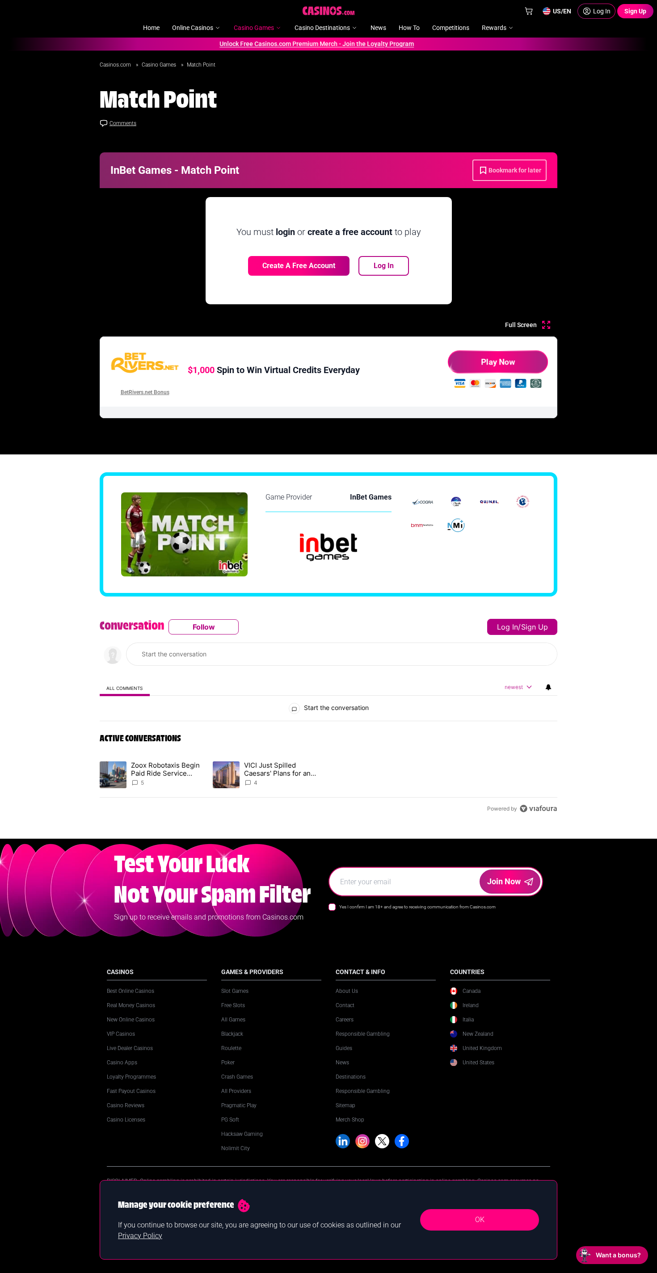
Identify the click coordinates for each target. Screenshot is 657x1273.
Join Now (504, 881)
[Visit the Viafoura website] (538, 808)
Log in (507, 626)
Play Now (498, 361)
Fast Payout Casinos (131, 1091)
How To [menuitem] (409, 27)
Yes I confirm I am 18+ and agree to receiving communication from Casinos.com (417, 906)
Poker (228, 1062)
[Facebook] (402, 1141)
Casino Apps (122, 1062)
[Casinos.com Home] (328, 10)
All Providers (236, 1091)
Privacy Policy (140, 1235)
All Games (233, 1020)
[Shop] (529, 11)
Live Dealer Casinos (130, 1048)
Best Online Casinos (130, 991)
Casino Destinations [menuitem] (322, 27)
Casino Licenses (126, 1120)
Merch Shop (350, 1120)
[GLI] (523, 502)
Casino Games (159, 65)
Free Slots (233, 1005)
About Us (347, 991)
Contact (345, 1005)
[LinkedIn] (343, 1141)
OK (479, 1219)
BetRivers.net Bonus (145, 392)
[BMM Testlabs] (422, 525)
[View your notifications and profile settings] (548, 687)
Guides (344, 1048)
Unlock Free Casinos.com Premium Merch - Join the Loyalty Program (303, 43)
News (342, 1062)
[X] (382, 1141)
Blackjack (232, 1034)
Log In (384, 265)
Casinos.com (116, 65)
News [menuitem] (378, 27)
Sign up (534, 626)
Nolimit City (235, 1148)
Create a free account (298, 265)
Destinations (351, 1077)
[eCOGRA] (422, 502)
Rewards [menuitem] (494, 27)
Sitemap (345, 1105)
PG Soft (230, 1120)
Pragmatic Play (239, 1105)
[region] (328, 717)
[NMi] (456, 525)
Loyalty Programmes (131, 1077)
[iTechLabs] (456, 502)
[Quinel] (489, 502)
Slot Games (234, 991)
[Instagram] (362, 1141)
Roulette (231, 1048)
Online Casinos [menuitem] (192, 27)
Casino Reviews (125, 1105)
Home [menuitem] (151, 27)
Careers (345, 1020)
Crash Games (237, 1077)
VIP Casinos (121, 1034)
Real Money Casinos (131, 1005)
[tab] (125, 688)
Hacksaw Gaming (242, 1134)
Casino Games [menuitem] (254, 27)
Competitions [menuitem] (450, 27)
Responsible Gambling (363, 1034)
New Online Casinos (131, 1020)
